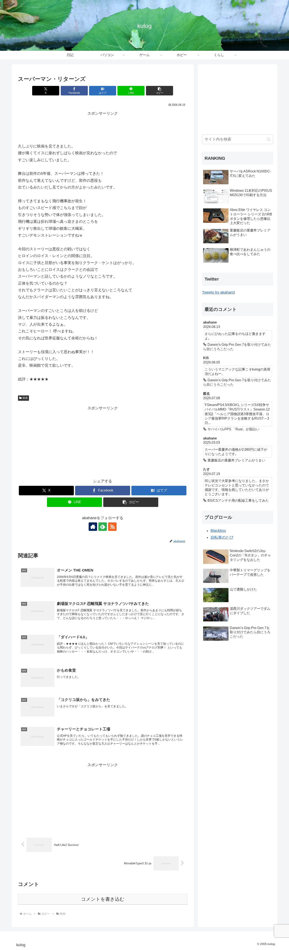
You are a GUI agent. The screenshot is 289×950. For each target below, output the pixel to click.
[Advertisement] (102, 126)
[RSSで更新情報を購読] (112, 526)
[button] (159, 90)
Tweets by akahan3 (218, 292)
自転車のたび (222, 538)
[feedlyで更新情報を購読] (102, 526)
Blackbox (218, 531)
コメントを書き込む (102, 899)
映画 (25, 398)
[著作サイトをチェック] (93, 526)
